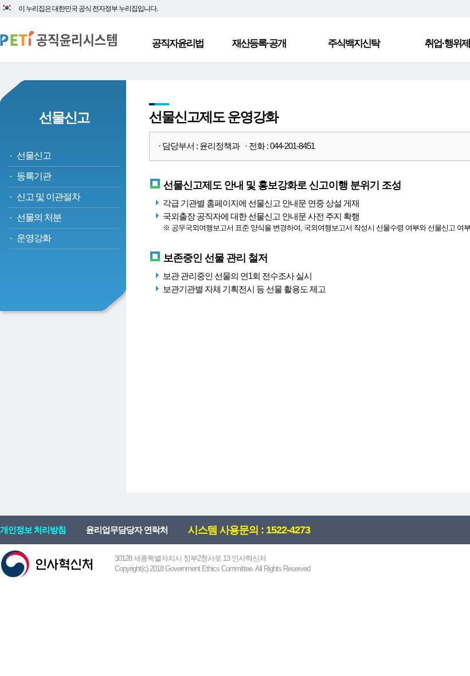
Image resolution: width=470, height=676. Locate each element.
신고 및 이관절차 (48, 197)
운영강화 (34, 238)
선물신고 (34, 155)
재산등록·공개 (259, 43)
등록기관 (34, 176)
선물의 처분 (39, 217)
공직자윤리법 (177, 43)
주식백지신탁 (353, 43)
